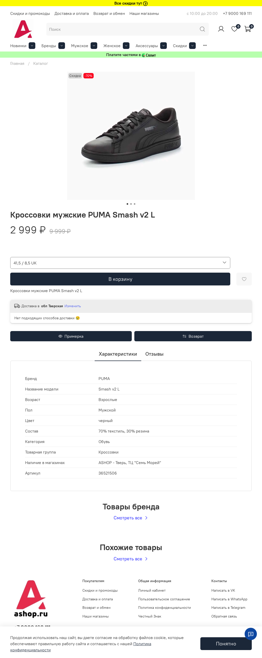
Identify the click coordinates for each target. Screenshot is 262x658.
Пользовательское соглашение (164, 599)
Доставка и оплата (71, 13)
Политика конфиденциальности (164, 607)
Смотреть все (129, 518)
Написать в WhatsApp (229, 599)
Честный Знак (149, 616)
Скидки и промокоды (30, 13)
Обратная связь (224, 616)
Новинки (18, 45)
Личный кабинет (152, 590)
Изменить (72, 306)
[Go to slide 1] (127, 204)
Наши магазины (144, 13)
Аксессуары (147, 45)
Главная (17, 63)
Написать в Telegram (228, 607)
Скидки (180, 45)
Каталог (40, 63)
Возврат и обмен (109, 13)
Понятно (226, 643)
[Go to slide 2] (131, 204)
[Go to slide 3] (134, 204)
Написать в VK (223, 590)
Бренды (48, 45)
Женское (112, 45)
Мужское (79, 45)
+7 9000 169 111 (237, 13)
